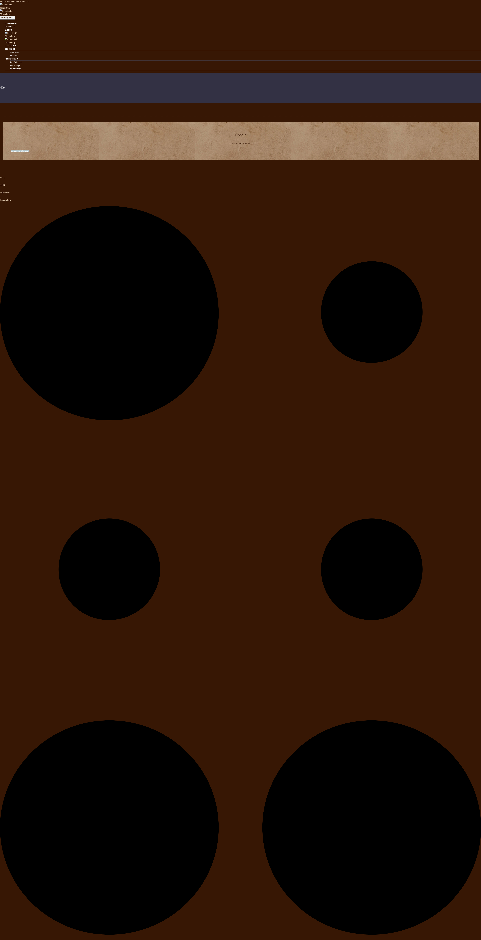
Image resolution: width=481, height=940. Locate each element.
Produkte (13, 55)
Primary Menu (7, 17)
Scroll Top (24, 1)
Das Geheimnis (16, 62)
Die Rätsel (10, 27)
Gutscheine (14, 52)
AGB (2, 185)
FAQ (2, 177)
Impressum (5, 192)
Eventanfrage (15, 69)
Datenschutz (5, 200)
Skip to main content (9, 1)
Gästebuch (10, 46)
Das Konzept (11, 23)
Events (8, 30)
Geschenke (10, 49)
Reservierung (11, 59)
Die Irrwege (15, 65)
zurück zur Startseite (20, 151)
